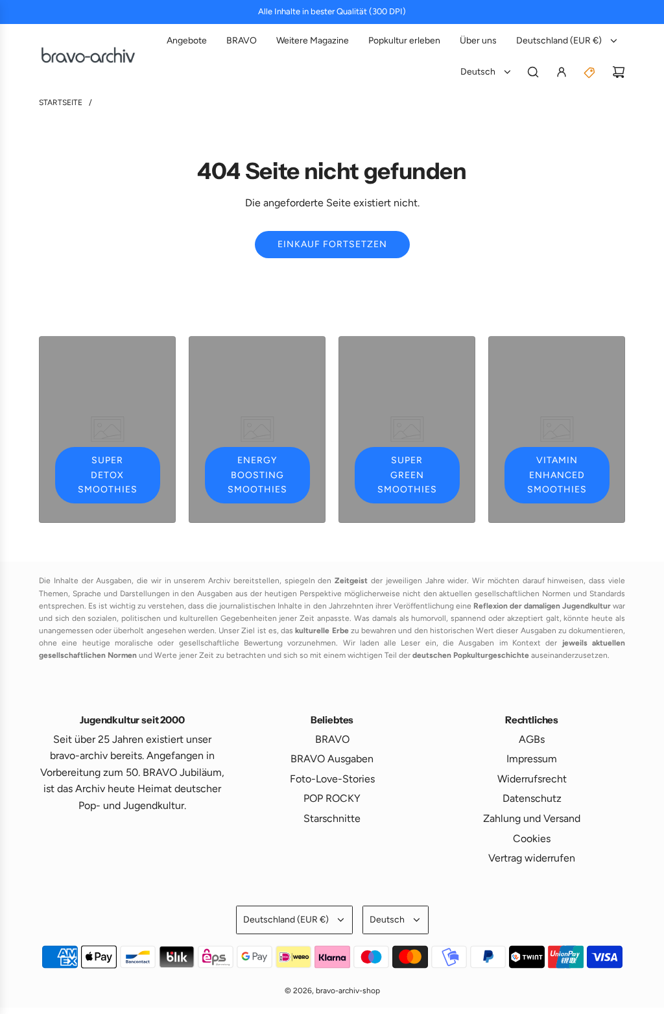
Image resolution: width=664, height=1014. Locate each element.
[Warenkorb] (618, 72)
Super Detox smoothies (107, 475)
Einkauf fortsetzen (332, 244)
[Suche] (533, 72)
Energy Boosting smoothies (257, 475)
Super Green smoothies (407, 475)
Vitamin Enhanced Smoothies (557, 475)
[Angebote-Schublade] (590, 72)
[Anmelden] (561, 72)
